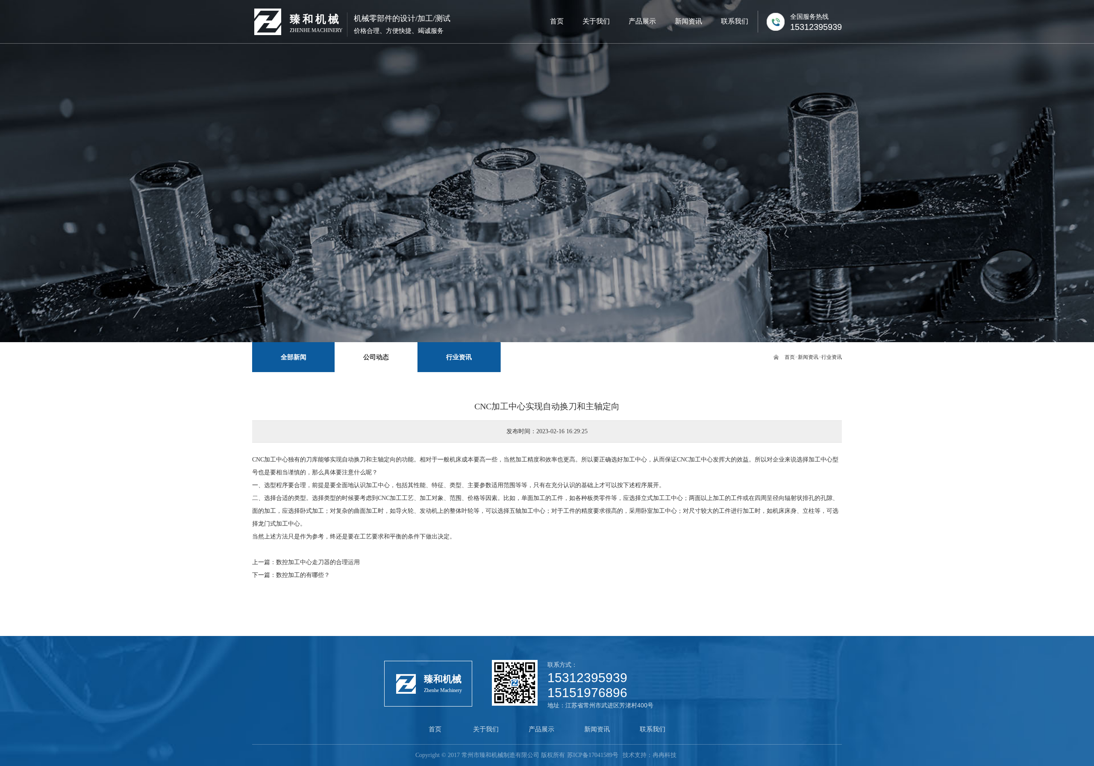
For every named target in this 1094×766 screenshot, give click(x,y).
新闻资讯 (808, 357)
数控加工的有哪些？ (303, 575)
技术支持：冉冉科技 (649, 755)
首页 (790, 357)
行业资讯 (831, 357)
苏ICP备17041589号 (592, 755)
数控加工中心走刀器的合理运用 (318, 562)
